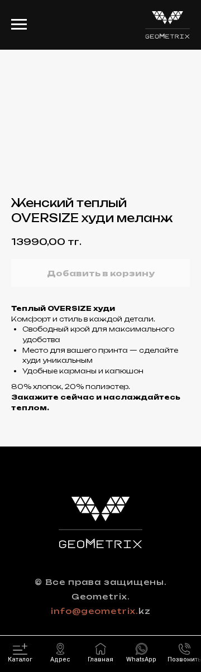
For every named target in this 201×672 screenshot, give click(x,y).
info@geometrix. (94, 611)
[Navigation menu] (19, 24)
